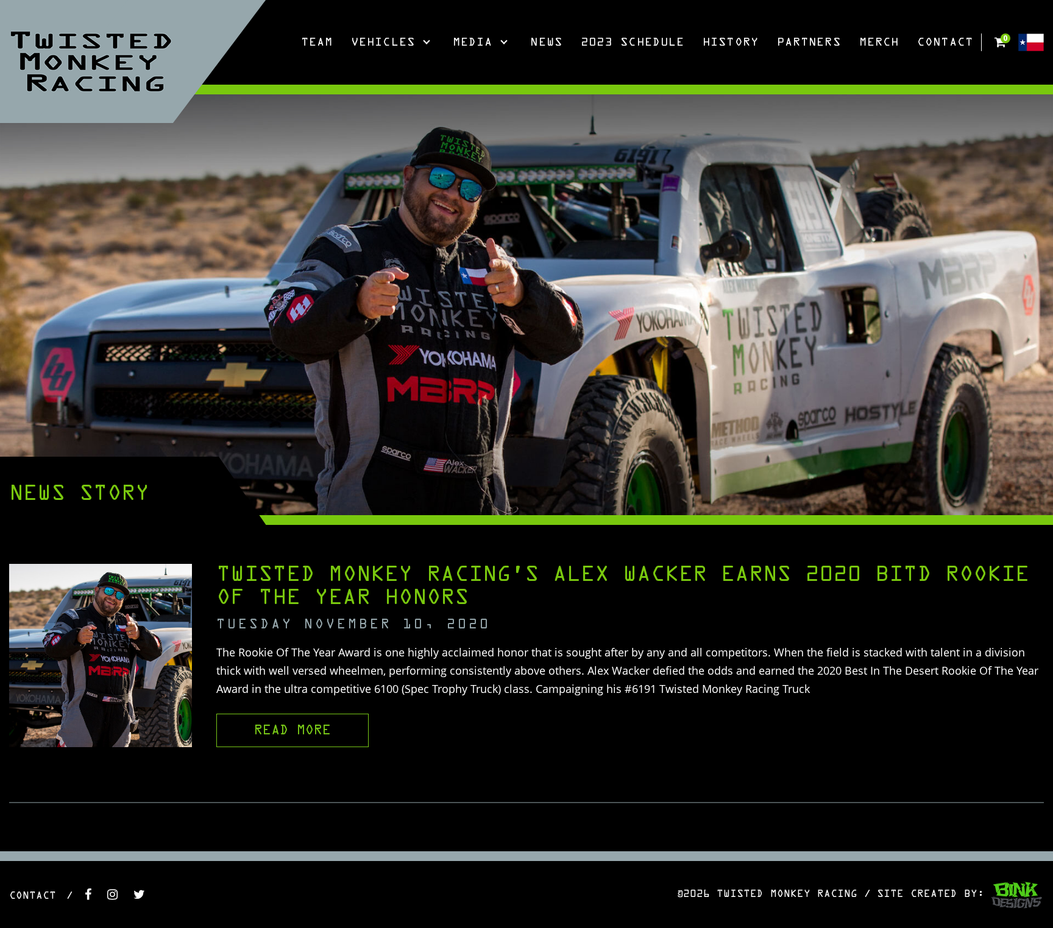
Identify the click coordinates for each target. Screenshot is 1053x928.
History (731, 43)
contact (32, 896)
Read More (292, 731)
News (546, 43)
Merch (879, 43)
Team (317, 43)
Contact (945, 43)
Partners (809, 43)
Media (473, 43)
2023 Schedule (632, 43)
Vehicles (383, 43)
